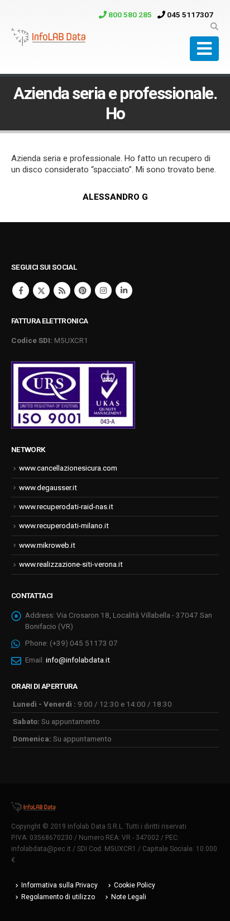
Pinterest (82, 290)
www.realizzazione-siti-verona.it (71, 564)
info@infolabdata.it (78, 659)
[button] (214, 26)
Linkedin (124, 290)
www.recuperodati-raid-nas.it (66, 506)
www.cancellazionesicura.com (68, 467)
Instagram (103, 290)
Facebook (20, 290)
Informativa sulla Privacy (59, 885)
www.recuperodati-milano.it (64, 525)
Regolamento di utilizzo (58, 897)
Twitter (41, 290)
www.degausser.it (48, 487)
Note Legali (128, 897)
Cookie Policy (134, 885)
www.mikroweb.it (47, 545)
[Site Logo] (48, 37)
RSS (62, 290)
